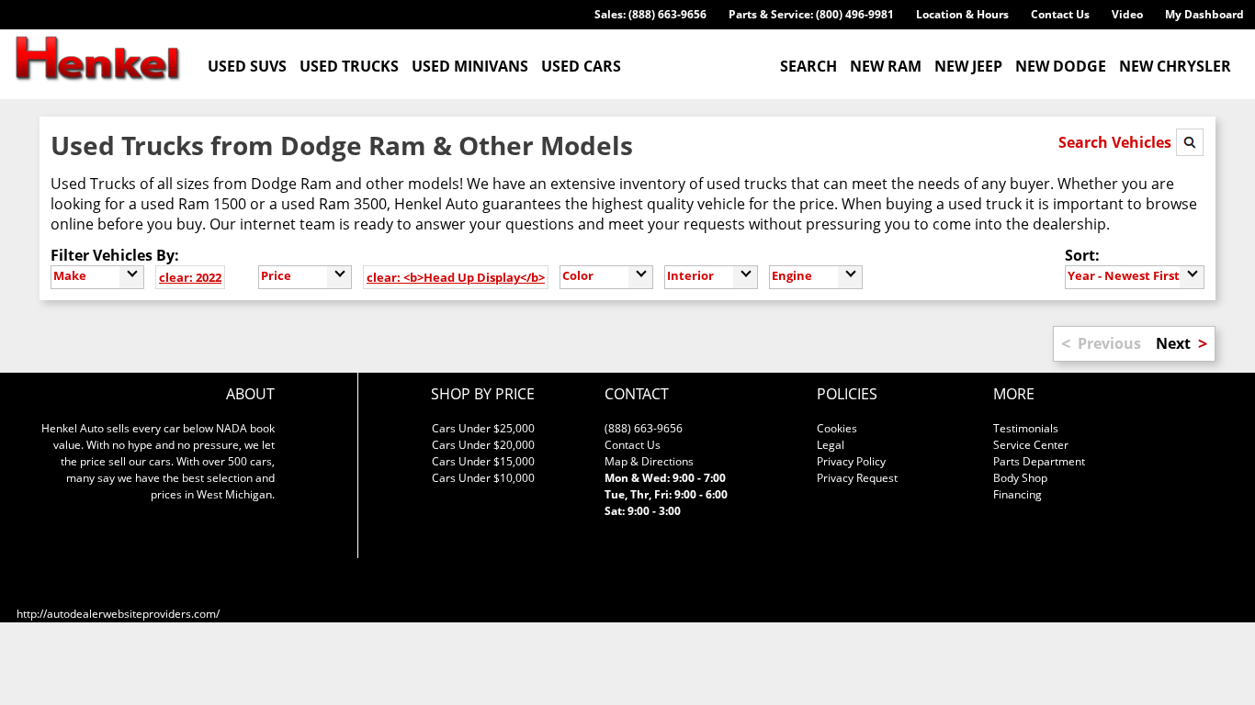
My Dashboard (1204, 14)
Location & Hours (962, 14)
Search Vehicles (1116, 142)
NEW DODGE (1060, 66)
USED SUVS (247, 66)
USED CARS (581, 66)
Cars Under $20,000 (483, 445)
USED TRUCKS (349, 66)
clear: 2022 (190, 277)
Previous (1109, 343)
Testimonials (1025, 428)
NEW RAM (885, 66)
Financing (1017, 494)
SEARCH (808, 66)
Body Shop (1020, 478)
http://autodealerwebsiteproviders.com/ (118, 613)
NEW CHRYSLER (1175, 66)
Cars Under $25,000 (483, 428)
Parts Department (1039, 461)
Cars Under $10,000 (483, 478)
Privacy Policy (851, 461)
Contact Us (1060, 14)
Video (1127, 14)
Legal (830, 445)
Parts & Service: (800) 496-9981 (811, 14)
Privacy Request (857, 478)
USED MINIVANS (470, 66)
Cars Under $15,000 (483, 461)
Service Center (1030, 445)
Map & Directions (649, 461)
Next (1173, 343)
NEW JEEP (968, 66)
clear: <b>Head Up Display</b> (456, 277)
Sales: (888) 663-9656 (650, 14)
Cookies (837, 428)
